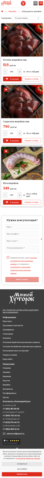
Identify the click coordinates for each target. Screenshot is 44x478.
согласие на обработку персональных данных (23, 261)
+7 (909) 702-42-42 (11, 415)
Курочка (6, 380)
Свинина (6, 372)
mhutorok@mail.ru (15, 433)
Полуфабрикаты (9, 393)
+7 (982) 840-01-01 (11, 429)
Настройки (22, 469)
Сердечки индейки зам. (16, 121)
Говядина (7, 368)
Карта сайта (7, 359)
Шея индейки (10, 183)
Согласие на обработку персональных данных (22, 346)
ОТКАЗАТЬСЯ (22, 464)
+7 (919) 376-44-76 (11, 422)
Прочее (6, 397)
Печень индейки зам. (15, 59)
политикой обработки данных (28, 458)
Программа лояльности (13, 325)
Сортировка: (6, 18)
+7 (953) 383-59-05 (11, 408)
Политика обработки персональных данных (21, 342)
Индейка (6, 385)
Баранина (7, 376)
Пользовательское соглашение (16, 351)
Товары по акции (10, 355)
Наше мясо (7, 321)
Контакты (7, 338)
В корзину (14, 79)
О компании (8, 334)
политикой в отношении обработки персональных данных (20, 270)
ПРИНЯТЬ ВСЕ (22, 474)
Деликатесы (8, 389)
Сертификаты (8, 330)
